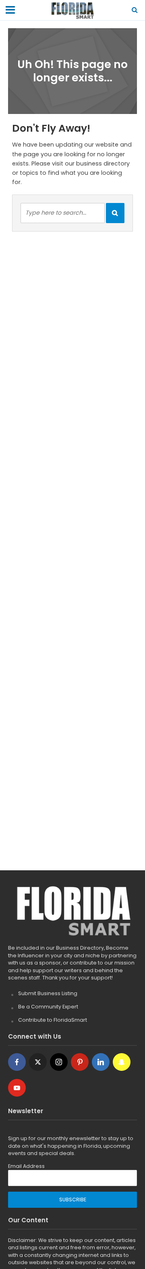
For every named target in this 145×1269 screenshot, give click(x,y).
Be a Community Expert (48, 1006)
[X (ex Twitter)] (38, 1062)
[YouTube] (17, 1088)
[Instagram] (59, 1062)
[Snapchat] (121, 1062)
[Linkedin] (101, 1062)
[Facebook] (17, 1062)
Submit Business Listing (47, 993)
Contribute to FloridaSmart (52, 1019)
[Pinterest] (80, 1062)
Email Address (26, 1166)
